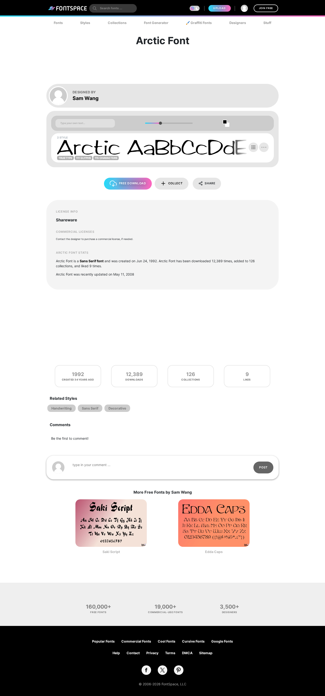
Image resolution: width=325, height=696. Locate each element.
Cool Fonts (166, 641)
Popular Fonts (103, 641)
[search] (113, 8)
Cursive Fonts (193, 641)
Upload (219, 8)
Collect (175, 183)
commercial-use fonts (165, 612)
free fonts (98, 612)
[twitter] (162, 670)
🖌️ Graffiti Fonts (199, 23)
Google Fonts (222, 641)
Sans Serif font (91, 261)
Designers (237, 23)
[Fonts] (67, 8)
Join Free (266, 8)
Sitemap (205, 653)
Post (263, 467)
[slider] (160, 123)
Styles (85, 23)
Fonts (58, 23)
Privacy (152, 653)
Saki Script (111, 552)
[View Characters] (253, 147)
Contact (133, 653)
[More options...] (264, 147)
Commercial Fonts (136, 641)
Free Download (132, 183)
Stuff (267, 23)
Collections (117, 23)
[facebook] (146, 670)
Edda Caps (214, 552)
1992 (78, 374)
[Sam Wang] (61, 95)
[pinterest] (178, 670)
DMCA (187, 653)
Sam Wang (85, 98)
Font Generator (156, 23)
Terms (170, 653)
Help (116, 653)
